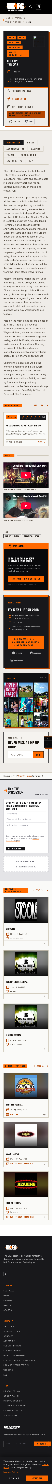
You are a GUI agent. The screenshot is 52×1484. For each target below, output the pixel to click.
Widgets (8, 1370)
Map (31, 161)
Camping (35, 148)
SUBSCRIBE (42, 1444)
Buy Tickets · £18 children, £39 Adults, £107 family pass (25, 114)
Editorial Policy (12, 1411)
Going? (14, 122)
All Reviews (41, 405)
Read (42, 442)
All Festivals (41, 890)
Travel (10, 154)
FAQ (5, 1375)
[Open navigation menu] (46, 7)
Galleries (8, 1305)
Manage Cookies (12, 1401)
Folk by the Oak (13, 22)
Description (13, 142)
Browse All (41, 1066)
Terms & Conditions (14, 1406)
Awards (7, 1310)
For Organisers (12, 1351)
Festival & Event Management (20, 1360)
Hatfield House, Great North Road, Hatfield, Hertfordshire (26, 80)
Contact (8, 1336)
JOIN (38, 754)
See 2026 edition (17, 99)
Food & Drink (28, 154)
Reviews (7, 1300)
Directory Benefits (14, 1355)
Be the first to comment (21, 107)
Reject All (14, 1478)
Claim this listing (25, 776)
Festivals (20, 18)
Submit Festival (12, 1346)
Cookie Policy (11, 1396)
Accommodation (15, 148)
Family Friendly (12, 536)
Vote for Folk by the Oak (26, 579)
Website (17, 653)
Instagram (16, 660)
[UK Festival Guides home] (26, 1248)
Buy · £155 (12, 1114)
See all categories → (30, 584)
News (6, 1295)
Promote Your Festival (16, 1365)
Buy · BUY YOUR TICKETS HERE (20, 1164)
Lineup (31, 142)
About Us (8, 1326)
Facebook (35, 653)
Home (7, 18)
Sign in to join (42, 794)
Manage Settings (11, 1472)
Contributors (11, 1331)
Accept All (37, 1478)
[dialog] (26, 1470)
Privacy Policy (11, 1391)
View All (43, 678)
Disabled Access (31, 536)
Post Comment (15, 848)
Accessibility (14, 161)
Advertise (9, 1341)
